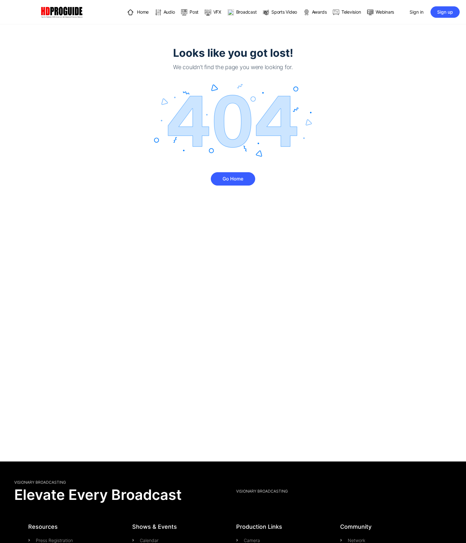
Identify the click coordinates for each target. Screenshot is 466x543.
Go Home (233, 179)
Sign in (417, 12)
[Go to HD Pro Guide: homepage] (61, 11)
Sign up (445, 12)
